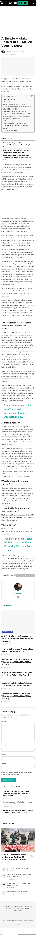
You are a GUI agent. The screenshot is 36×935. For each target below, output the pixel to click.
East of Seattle (10, 920)
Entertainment (9, 35)
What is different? (12, 130)
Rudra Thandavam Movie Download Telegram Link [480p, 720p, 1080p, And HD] (17, 157)
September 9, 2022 (8, 806)
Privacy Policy (6, 906)
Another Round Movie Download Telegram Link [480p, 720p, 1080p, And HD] (16, 696)
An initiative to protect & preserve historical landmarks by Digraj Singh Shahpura (16, 145)
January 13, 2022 (8, 815)
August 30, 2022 (6, 654)
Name (3, 746)
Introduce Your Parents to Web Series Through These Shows (19, 876)
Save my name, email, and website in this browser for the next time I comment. (18, 773)
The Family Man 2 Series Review (17, 868)
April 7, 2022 (20, 51)
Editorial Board (18, 910)
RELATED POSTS (9, 99)
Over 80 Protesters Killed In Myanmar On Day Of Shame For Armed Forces (13, 857)
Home (3, 35)
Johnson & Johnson (10, 121)
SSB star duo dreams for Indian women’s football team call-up (17, 803)
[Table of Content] (31, 96)
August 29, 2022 (6, 677)
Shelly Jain (10, 51)
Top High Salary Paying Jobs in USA (18, 891)
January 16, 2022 (8, 798)
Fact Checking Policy (17, 906)
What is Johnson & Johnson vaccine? (15, 123)
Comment (5, 721)
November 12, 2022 (7, 643)
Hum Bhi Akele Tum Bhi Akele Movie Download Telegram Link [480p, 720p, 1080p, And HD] (16, 793)
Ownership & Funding (23, 908)
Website (3, 763)
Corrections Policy (10, 908)
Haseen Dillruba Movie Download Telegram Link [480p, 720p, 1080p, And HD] (18, 811)
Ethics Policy (28, 906)
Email (3, 754)
